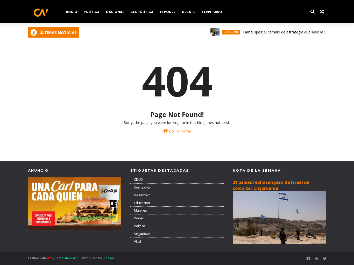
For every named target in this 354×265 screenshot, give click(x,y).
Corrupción (142, 187)
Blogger (108, 258)
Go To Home (179, 131)
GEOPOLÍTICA (141, 12)
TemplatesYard (66, 258)
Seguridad (141, 233)
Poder (138, 218)
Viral (137, 241)
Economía (227, 32)
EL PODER (167, 12)
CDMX (138, 179)
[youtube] (316, 258)
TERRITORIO (212, 12)
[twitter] (325, 258)
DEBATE (188, 12)
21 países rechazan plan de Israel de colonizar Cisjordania (271, 185)
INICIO (71, 12)
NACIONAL (115, 12)
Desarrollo (142, 195)
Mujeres (140, 210)
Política (139, 226)
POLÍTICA (92, 12)
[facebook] (308, 258)
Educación (141, 202)
